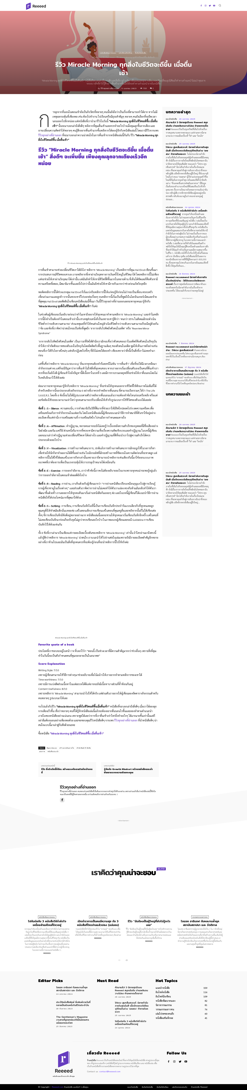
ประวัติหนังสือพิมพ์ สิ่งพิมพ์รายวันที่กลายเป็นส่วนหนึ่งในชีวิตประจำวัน (73, 1003)
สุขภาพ (42, 751)
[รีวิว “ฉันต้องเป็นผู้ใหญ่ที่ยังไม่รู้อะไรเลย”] (149, 901)
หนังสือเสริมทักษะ (126, 53)
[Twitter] (209, 5)
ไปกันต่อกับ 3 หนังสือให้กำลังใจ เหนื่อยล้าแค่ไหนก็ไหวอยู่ (186, 212)
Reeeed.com (57, 1087)
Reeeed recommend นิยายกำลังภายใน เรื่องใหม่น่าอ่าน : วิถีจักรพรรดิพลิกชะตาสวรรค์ (186, 280)
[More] (146, 100)
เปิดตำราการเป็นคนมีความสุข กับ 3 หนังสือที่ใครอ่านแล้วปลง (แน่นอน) (187, 372)
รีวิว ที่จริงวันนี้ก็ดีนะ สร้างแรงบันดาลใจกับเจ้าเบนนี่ (66, 770)
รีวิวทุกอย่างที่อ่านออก (110, 88)
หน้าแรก (95, 57)
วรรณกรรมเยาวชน (200, 917)
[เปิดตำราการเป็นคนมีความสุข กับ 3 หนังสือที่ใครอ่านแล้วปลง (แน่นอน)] (98, 901)
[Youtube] (214, 5)
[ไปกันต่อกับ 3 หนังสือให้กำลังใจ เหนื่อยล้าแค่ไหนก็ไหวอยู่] (47, 901)
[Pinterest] (132, 100)
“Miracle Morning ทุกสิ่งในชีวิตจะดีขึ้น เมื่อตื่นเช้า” (77, 733)
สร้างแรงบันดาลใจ (66, 748)
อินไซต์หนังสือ (140, 53)
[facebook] (62, 800)
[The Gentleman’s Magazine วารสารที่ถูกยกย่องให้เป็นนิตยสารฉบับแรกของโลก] (46, 1020)
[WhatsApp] (139, 100)
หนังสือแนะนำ (53, 751)
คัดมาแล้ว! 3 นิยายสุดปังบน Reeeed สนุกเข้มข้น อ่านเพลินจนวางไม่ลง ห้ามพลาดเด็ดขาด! (187, 126)
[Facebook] (201, 5)
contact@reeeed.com (109, 1071)
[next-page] (126, 960)
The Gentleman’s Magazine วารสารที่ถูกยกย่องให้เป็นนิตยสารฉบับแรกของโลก (72, 1020)
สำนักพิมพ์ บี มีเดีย (84, 748)
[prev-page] (119, 960)
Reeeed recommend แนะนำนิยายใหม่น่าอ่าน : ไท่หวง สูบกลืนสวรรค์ (186, 348)
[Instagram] (205, 5)
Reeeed (47, 953)
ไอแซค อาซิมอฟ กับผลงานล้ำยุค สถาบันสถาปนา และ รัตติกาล (200, 923)
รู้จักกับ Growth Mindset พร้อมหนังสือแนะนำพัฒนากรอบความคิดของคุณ (128, 770)
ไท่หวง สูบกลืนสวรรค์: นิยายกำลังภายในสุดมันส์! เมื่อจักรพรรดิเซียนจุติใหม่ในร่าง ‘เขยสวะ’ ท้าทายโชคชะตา (187, 150)
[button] (220, 5)
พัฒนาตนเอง (52, 748)
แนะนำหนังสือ (171, 119)
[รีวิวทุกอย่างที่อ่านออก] (95, 88)
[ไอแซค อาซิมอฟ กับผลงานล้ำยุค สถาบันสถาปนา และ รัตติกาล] (200, 901)
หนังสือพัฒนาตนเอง (108, 53)
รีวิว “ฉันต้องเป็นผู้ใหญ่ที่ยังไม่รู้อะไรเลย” (149, 923)
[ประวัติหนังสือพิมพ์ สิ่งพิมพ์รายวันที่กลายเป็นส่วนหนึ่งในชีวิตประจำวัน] (46, 1006)
